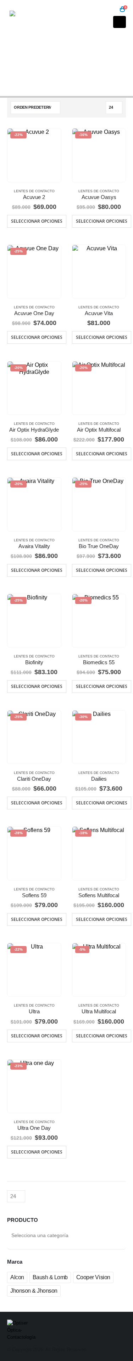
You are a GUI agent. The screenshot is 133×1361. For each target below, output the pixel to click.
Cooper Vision (93, 1277)
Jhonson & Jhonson (33, 1291)
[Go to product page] (99, 271)
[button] (112, 9)
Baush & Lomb (50, 1277)
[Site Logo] (29, 18)
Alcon (17, 1277)
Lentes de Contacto (34, 191)
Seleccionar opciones (36, 221)
